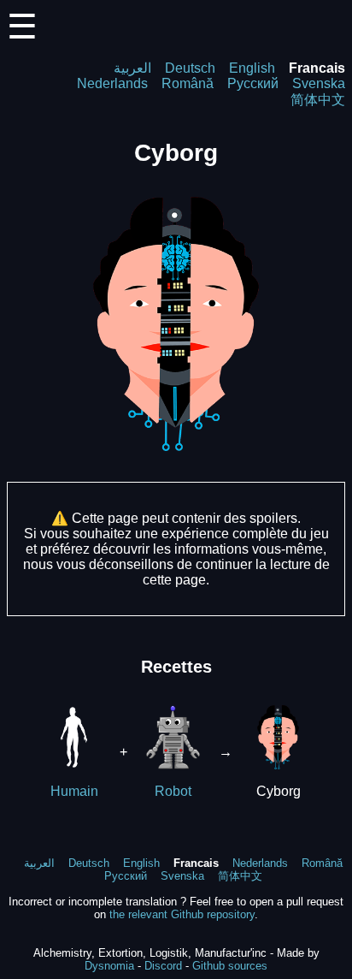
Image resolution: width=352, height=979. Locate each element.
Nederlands (112, 83)
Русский (253, 83)
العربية (132, 68)
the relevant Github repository (182, 914)
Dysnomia (109, 965)
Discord (163, 965)
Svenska (318, 83)
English (252, 68)
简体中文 (317, 99)
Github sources (229, 965)
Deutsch (190, 68)
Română (187, 83)
